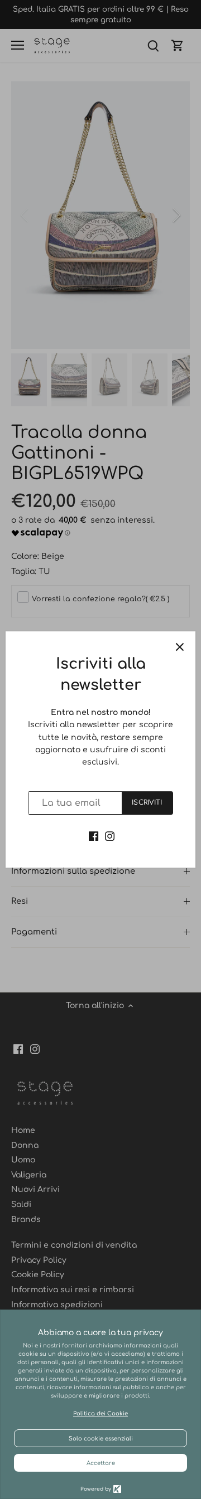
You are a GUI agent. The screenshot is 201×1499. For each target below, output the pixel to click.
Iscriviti (147, 802)
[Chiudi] (180, 647)
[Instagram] (109, 835)
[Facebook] (93, 835)
